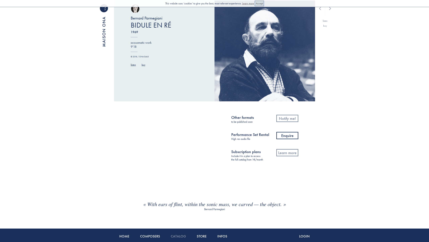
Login (304, 236)
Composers (150, 236)
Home (124, 236)
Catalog (178, 236)
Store (202, 236)
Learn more (248, 3)
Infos (222, 236)
